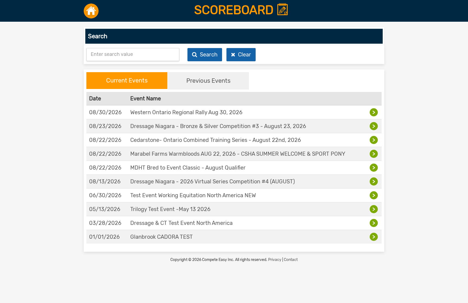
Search (207, 54)
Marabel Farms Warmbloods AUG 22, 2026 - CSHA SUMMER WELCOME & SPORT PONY (237, 154)
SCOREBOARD (235, 10)
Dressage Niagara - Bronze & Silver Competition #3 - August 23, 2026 (218, 126)
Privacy (274, 259)
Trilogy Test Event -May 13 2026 (170, 209)
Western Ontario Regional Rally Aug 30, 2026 (186, 112)
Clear (243, 54)
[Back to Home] (91, 10)
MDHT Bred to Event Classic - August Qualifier (188, 167)
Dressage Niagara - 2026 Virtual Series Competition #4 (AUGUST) (212, 181)
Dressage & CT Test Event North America (181, 223)
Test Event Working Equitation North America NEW (193, 195)
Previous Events (208, 80)
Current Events (127, 80)
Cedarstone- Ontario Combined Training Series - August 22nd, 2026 (215, 140)
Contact (291, 259)
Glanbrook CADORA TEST (161, 237)
